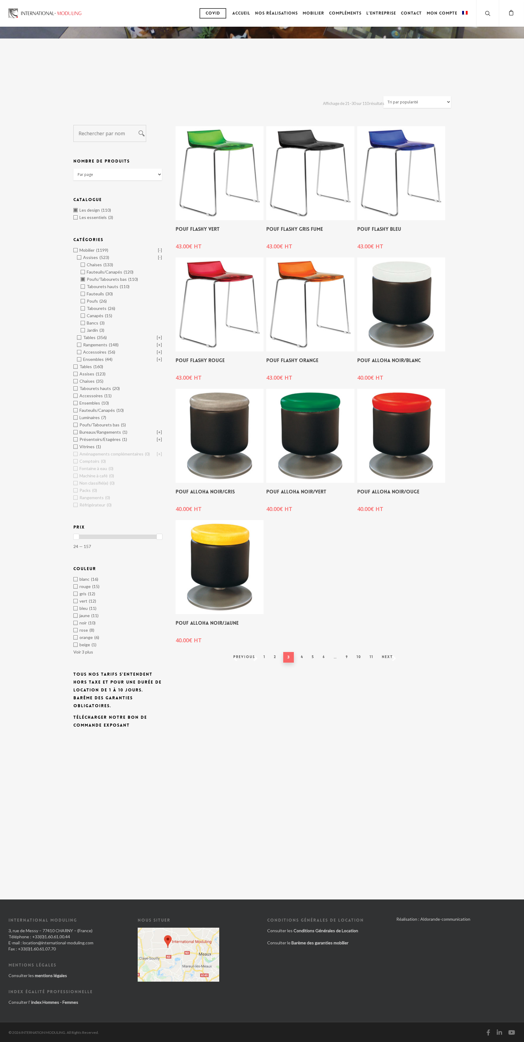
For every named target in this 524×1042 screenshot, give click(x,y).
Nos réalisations (276, 13)
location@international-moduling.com (58, 942)
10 (359, 656)
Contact (411, 13)
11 (371, 656)
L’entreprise (381, 13)
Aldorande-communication (445, 919)
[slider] (76, 537)
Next (387, 656)
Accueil (241, 13)
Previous (244, 656)
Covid (213, 13)
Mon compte (442, 13)
